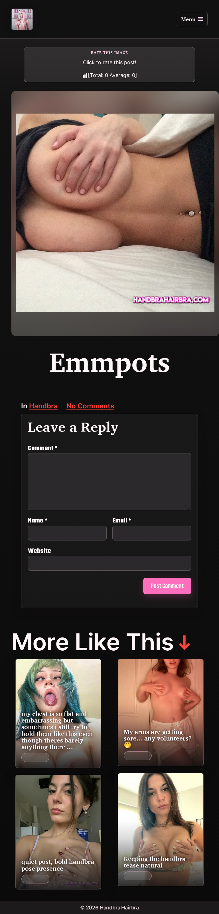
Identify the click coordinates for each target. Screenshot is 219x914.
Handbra (43, 406)
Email (121, 520)
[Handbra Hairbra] (22, 19)
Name (37, 520)
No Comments (90, 406)
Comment (42, 448)
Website (39, 550)
